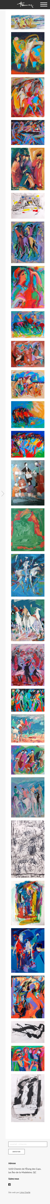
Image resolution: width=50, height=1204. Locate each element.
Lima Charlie (25, 1192)
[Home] (25, 4)
